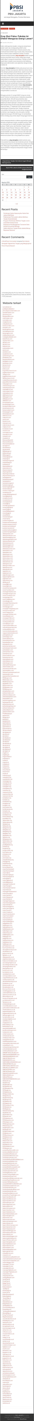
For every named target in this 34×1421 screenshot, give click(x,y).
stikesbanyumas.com (9, 548)
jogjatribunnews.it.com (9, 376)
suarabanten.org (7, 779)
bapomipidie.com (8, 1206)
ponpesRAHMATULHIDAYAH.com (12, 1184)
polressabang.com (8, 638)
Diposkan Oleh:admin (7, 42)
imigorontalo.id (7, 756)
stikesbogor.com (7, 554)
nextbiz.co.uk (6, 1337)
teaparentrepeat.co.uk (9, 1011)
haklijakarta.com (7, 923)
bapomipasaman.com (9, 1227)
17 (3, 195)
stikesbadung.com (8, 543)
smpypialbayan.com (8, 1277)
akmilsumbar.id (7, 730)
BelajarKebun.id (7, 1303)
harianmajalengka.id (8, 487)
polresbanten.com (8, 642)
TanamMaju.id (7, 1298)
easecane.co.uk (7, 1322)
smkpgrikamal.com (8, 1039)
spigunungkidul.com (8, 577)
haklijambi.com (7, 938)
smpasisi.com (7, 1255)
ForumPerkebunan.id (9, 1307)
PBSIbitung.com (7, 689)
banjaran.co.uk (7, 1352)
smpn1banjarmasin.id (9, 888)
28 (20, 197)
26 (11, 197)
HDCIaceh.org (7, 1081)
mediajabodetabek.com (9, 337)
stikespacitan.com (8, 533)
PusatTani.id (6, 1281)
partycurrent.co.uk (8, 953)
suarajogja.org (7, 781)
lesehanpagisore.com (9, 1375)
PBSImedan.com (7, 680)
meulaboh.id (6, 438)
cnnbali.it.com (7, 436)
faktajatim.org (7, 833)
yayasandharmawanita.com (11, 676)
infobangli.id (6, 458)
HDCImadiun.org (7, 1114)
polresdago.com (7, 636)
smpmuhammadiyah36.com (11, 1260)
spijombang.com (8, 580)
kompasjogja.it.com (8, 404)
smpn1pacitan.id (7, 918)
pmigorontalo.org (8, 850)
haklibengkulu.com (8, 934)
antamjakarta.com (8, 659)
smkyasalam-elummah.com (11, 1043)
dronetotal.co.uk (7, 951)
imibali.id (5, 760)
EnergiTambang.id (8, 1315)
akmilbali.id (6, 741)
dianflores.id (6, 582)
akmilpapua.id (7, 732)
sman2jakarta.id (7, 502)
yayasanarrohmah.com (9, 668)
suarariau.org (6, 790)
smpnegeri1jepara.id (8, 901)
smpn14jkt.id (6, 873)
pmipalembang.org (8, 859)
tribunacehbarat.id (8, 440)
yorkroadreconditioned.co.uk (11, 1007)
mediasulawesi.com (8, 335)
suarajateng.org (7, 788)
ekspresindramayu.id (9, 475)
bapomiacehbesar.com (9, 1199)
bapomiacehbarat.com (9, 1197)
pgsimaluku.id (7, 726)
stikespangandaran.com (10, 539)
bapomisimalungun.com (10, 1221)
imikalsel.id (6, 766)
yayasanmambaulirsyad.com (11, 672)
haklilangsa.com (7, 925)
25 (7, 197)
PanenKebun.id (7, 1309)
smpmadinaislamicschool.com (12, 1259)
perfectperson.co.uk (8, 946)
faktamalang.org (7, 822)
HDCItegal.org (6, 1109)
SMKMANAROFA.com (9, 1060)
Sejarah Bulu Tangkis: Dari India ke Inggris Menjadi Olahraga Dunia (16, 161)
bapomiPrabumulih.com (10, 1240)
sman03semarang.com (9, 588)
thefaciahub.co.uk (8, 1026)
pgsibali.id (5, 719)
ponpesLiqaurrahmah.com (10, 1170)
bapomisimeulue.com (9, 1208)
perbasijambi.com (8, 702)
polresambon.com (8, 651)
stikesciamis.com (8, 560)
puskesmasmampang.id (10, 522)
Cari (3, 174)
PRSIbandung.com (8, 1135)
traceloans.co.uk (7, 983)
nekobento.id (6, 1378)
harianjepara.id (7, 477)
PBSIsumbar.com (8, 685)
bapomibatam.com (8, 1247)
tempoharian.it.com (8, 408)
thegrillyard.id (6, 1392)
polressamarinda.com (9, 646)
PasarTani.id (6, 1292)
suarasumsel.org (8, 796)
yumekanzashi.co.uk (8, 1000)
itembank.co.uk (7, 1350)
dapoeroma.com (7, 1371)
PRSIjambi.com (7, 1133)
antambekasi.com (8, 661)
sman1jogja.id (7, 509)
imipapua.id (6, 768)
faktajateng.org (7, 831)
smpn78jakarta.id (8, 880)
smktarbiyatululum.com (9, 1041)
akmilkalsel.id (6, 740)
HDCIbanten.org (7, 1086)
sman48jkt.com (7, 584)
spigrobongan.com (8, 575)
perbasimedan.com (8, 693)
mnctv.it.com (6, 430)
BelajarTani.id (6, 1283)
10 (3, 192)
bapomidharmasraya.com (10, 1225)
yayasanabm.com (8, 674)
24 (3, 197)
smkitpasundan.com (9, 1037)
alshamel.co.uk (7, 1330)
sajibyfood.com (7, 1365)
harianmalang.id (7, 488)
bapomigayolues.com (9, 1204)
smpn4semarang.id (8, 871)
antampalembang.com (9, 665)
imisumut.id (6, 771)
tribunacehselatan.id (8, 443)
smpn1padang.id (7, 919)
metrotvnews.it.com (8, 425)
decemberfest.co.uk (8, 1343)
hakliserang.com (7, 933)
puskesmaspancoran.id (9, 524)
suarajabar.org (7, 784)
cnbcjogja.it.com (7, 384)
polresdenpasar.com (9, 640)
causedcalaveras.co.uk (9, 1318)
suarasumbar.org (8, 794)
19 (11, 195)
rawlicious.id (6, 1403)
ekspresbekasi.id (7, 466)
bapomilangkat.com (8, 1215)
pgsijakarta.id (6, 721)
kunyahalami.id (7, 1401)
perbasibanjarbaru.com (9, 696)
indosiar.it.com (7, 423)
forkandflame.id (7, 1393)
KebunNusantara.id (8, 1294)
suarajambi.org (7, 783)
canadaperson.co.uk (9, 974)
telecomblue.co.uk (8, 996)
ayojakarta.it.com (8, 354)
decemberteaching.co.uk (10, 981)
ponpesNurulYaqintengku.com (11, 1195)
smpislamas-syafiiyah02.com (11, 1257)
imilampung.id (7, 775)
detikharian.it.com (8, 395)
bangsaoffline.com (8, 316)
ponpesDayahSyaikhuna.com (11, 1180)
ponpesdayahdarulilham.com (11, 1189)
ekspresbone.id (7, 468)
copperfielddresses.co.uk (10, 977)
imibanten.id (6, 758)
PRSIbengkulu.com (8, 1127)
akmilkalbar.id (6, 738)
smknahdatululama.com (10, 1049)
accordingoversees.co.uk (10, 964)
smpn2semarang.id (8, 869)
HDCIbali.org (6, 1082)
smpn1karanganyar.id (9, 903)
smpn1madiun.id (7, 912)
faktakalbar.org (7, 835)
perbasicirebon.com (8, 711)
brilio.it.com (6, 369)
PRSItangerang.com (8, 1124)
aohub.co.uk (6, 1341)
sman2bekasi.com (8, 616)
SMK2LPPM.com (7, 1077)
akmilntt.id (5, 736)
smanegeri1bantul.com (9, 592)
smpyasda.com (7, 1274)
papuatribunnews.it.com (10, 382)
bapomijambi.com (8, 1251)
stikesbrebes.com (8, 556)
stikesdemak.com (8, 562)
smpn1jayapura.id (8, 897)
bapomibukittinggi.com (9, 1230)
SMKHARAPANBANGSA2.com (11, 1079)
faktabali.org (6, 824)
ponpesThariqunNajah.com (10, 1174)
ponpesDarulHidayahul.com (11, 1165)
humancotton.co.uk (8, 1017)
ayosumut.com (7, 314)
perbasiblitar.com (8, 698)
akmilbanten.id (7, 743)
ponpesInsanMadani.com (10, 1161)
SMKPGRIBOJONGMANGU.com (12, 1062)
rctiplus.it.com (7, 427)
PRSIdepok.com (7, 1144)
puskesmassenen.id (8, 528)
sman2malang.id (7, 517)
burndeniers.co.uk (8, 972)
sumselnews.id (7, 307)
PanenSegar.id (7, 1290)
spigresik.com (7, 571)
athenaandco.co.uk (8, 1356)
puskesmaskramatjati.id (9, 530)
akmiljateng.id (6, 749)
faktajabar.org (7, 829)
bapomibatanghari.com (9, 1249)
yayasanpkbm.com (8, 670)
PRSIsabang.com (8, 1118)
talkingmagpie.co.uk (8, 1015)
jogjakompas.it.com (8, 372)
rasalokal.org (6, 1362)
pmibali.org (6, 846)
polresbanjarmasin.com (10, 648)
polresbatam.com (8, 650)
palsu (20, 55)
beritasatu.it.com (7, 363)
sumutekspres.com (8, 331)
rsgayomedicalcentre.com (10, 633)
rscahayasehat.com (8, 621)
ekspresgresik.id (7, 472)
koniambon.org (7, 813)
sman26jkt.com (7, 586)
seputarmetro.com (8, 340)
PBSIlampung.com (8, 681)
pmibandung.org (7, 863)
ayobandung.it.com (8, 355)
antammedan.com (8, 666)
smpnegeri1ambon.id (9, 884)
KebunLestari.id (7, 1287)
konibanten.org (7, 801)
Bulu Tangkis (4, 28)
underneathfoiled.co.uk (9, 992)
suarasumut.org (7, 792)
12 (11, 192)
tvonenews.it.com (8, 429)
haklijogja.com (7, 936)
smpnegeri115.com (8, 1264)
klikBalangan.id (7, 451)
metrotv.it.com (7, 417)
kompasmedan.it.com (9, 406)
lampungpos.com (8, 333)
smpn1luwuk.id (7, 910)
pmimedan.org (7, 858)
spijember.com (7, 578)
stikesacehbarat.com (9, 541)
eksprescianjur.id (7, 470)
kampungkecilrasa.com (9, 1377)
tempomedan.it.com (8, 410)
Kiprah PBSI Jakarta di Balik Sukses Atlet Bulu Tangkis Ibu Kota (19, 168)
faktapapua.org (7, 839)
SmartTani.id (6, 1279)
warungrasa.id (7, 1369)
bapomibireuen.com (8, 1202)
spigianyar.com (7, 573)
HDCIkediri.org (7, 1112)
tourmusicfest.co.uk (8, 947)
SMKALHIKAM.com (8, 1075)
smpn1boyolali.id (8, 893)
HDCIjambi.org (7, 1096)
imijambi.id (6, 762)
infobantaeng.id (7, 462)
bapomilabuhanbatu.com (10, 1214)
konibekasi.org (7, 798)
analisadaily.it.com (8, 348)
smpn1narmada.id (8, 916)
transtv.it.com (6, 421)
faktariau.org (6, 837)
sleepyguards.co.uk (8, 957)
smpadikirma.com (8, 1253)
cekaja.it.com (6, 374)
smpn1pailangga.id (8, 921)
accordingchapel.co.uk (9, 962)
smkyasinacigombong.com (11, 1047)
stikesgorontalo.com (9, 565)
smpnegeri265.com (8, 1268)
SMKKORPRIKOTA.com (9, 1064)
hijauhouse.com (7, 1399)
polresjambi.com (7, 644)
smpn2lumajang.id (8, 874)
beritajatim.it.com (8, 361)
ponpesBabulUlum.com (9, 1172)
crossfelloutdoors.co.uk (10, 1006)
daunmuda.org (7, 1397)
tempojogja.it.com (8, 412)
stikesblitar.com (7, 552)
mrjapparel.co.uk (7, 1022)
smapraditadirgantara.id (9, 494)
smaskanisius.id (7, 500)
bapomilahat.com (8, 1234)
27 (16, 197)
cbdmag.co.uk (7, 1354)
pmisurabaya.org (8, 867)
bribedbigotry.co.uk (8, 1320)
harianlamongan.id (8, 483)
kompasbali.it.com (8, 402)
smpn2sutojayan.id (8, 876)
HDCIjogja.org (7, 1090)
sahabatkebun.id (7, 1305)
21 (20, 195)
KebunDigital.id (7, 1296)
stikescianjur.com (8, 558)
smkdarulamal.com (8, 1036)
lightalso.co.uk (7, 955)
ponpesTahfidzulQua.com (10, 1182)
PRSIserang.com (7, 1125)
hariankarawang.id (8, 479)
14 (20, 192)
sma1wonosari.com (9, 620)
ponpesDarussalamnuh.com (11, 1185)
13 (16, 192)
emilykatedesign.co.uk (9, 1004)
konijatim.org (6, 805)
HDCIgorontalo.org (8, 1094)
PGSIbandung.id (7, 713)
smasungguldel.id (8, 507)
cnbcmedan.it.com (8, 391)
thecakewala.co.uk (8, 987)
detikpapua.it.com (8, 399)
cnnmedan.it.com (8, 432)
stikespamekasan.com (9, 535)
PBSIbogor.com (7, 678)
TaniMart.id (6, 1288)
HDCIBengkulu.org (8, 1088)
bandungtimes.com (8, 329)
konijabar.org (6, 803)
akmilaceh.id (6, 745)
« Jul (16, 203)
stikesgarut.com (7, 563)
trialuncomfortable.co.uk (10, 961)
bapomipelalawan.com (9, 1244)
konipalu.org (6, 811)
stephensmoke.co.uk (9, 959)
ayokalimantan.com (8, 312)
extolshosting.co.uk (8, 1324)
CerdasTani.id (6, 1285)
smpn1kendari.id (7, 904)
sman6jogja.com (8, 597)
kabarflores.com (7, 339)
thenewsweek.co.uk (8, 985)
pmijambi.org (6, 848)
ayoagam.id (6, 445)
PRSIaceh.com (7, 1116)
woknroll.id (6, 1382)
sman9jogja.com (8, 601)
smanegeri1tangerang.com (10, 608)
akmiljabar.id (6, 747)
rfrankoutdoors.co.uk (9, 1009)
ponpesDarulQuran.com (10, 1176)
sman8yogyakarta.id (8, 505)
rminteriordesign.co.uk (9, 1345)
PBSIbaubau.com (8, 687)
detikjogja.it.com (7, 397)
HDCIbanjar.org (7, 1107)
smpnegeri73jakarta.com (10, 1272)
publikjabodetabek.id (8, 309)
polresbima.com (7, 653)
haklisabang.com (8, 927)
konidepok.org (7, 814)
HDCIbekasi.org (7, 1101)
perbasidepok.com (8, 710)
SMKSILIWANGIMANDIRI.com (11, 1054)
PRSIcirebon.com (8, 1142)
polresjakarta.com (8, 635)
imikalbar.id (6, 764)
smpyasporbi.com (8, 1275)
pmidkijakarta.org (8, 844)
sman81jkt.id (6, 515)
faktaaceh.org (7, 826)
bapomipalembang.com (10, 1238)
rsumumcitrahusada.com (10, 631)
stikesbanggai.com (8, 545)
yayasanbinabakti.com (9, 1028)
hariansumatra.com (8, 325)
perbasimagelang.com (9, 700)
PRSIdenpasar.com (8, 1120)
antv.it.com (6, 350)
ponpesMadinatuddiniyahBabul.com (13, 1159)
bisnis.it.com (6, 367)
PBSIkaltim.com (7, 683)
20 (16, 195)
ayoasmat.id (6, 449)
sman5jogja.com (8, 606)
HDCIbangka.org (7, 1084)
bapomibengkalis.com (9, 1242)
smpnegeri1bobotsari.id (9, 891)
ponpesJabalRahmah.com (10, 1152)
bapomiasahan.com (8, 1210)
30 (29, 197)
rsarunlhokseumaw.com (10, 627)
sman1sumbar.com (8, 590)
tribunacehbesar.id (8, 442)
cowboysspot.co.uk (8, 979)
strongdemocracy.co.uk (9, 949)
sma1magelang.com (9, 599)
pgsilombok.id (7, 725)
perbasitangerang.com (9, 706)
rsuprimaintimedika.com (10, 625)
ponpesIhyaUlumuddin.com (10, 1150)
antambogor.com (8, 663)
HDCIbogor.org (7, 1099)
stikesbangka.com (8, 547)
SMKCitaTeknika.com (9, 1071)
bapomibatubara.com (9, 1212)
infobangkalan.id (7, 457)
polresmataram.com (9, 655)
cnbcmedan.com (8, 318)
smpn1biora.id (7, 889)
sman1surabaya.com (9, 595)
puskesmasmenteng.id (9, 526)
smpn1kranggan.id (8, 906)
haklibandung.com (8, 940)
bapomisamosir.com (9, 1219)
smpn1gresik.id (7, 895)
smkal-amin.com (7, 1032)
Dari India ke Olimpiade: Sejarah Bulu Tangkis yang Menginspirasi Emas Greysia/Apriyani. (16, 243)
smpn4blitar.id (7, 878)
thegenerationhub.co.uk (9, 1013)
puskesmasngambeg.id (9, 532)
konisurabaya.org (8, 816)
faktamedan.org (7, 820)
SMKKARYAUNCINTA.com (10, 1073)
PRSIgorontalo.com (8, 1131)
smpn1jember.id (7, 899)
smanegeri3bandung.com (10, 603)
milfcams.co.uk (7, 1332)
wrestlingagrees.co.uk (9, 991)
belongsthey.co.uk (8, 968)
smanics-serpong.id (8, 490)
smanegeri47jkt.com (8, 618)
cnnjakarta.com (7, 322)
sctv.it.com (6, 419)
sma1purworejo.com (9, 610)
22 (24, 195)
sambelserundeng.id (8, 1373)
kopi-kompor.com (8, 1367)
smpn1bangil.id (7, 886)
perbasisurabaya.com (9, 695)
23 (29, 195)
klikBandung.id (7, 453)
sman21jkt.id (6, 518)
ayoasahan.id (6, 447)
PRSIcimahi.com (7, 1140)
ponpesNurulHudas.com (10, 1157)
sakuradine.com (7, 1384)
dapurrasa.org (7, 1363)
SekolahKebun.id (7, 1302)
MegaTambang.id (8, 1317)
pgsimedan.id (6, 723)
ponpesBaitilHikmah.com (10, 1163)
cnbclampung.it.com (9, 387)
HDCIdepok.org (7, 1103)
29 (24, 197)
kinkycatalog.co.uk (8, 1024)
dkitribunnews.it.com (9, 378)
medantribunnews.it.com (10, 380)
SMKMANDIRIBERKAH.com (10, 1056)
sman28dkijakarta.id (8, 511)
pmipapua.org (7, 854)
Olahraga (12, 28)
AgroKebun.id (6, 1300)
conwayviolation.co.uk (9, 976)
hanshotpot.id (7, 1386)
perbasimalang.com (8, 708)
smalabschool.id (7, 498)
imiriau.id (5, 773)
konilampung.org (7, 809)
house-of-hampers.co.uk (10, 998)
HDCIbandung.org (8, 1097)
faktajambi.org (7, 828)
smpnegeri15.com (8, 1266)
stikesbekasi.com (8, 550)
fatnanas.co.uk (7, 1002)
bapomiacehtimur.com (9, 1200)
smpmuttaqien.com (8, 1262)
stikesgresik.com (7, 569)
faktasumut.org (7, 843)
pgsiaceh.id (6, 715)
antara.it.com (6, 346)
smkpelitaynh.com (8, 1045)
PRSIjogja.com (7, 1129)
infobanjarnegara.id (8, 460)
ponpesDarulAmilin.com (10, 1191)
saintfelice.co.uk (7, 1021)
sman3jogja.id (7, 513)
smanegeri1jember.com (9, 614)
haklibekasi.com (7, 942)
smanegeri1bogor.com (9, 593)
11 (7, 192)
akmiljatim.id (6, 751)
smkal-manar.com (8, 1034)
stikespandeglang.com (9, 537)
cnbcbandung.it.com (9, 385)
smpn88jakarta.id (8, 882)
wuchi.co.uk (6, 1348)
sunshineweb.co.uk (8, 1339)
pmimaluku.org (7, 852)
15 (24, 192)
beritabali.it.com (7, 357)
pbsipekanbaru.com (8, 691)
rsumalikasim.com (8, 623)
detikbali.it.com (7, 400)
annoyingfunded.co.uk (9, 966)
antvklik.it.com (7, 352)
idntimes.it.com (7, 415)
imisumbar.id (6, 770)
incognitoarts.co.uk (8, 1326)
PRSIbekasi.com (7, 1137)
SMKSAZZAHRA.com (9, 1069)
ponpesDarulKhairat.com (10, 1154)
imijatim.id (5, 753)
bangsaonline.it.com (8, 359)
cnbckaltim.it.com (8, 389)
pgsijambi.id (6, 717)
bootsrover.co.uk (7, 970)
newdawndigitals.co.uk (9, 1019)
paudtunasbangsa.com (9, 1030)
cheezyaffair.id (7, 1395)
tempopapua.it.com (8, 414)
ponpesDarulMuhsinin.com (10, 1155)
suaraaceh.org (7, 777)
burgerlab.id (6, 1390)
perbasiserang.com (8, 704)
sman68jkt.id (6, 503)
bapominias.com (8, 1217)
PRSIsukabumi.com (8, 1146)
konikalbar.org (7, 818)
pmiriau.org (6, 856)
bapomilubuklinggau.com (10, 1236)
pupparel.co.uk (7, 1358)
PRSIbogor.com (7, 1139)
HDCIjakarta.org (7, 1092)
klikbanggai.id (6, 455)
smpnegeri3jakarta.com (9, 1270)
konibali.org (6, 799)
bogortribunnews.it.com (9, 370)
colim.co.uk (6, 1335)
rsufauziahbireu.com (9, 629)
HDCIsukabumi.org (8, 1105)
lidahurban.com (7, 1360)
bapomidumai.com (8, 1245)
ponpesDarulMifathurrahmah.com (12, 1178)
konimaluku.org (7, 807)
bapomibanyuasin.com (9, 1232)
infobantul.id (6, 464)
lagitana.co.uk (7, 1347)
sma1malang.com (8, 612)
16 (29, 192)
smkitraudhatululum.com (10, 1051)
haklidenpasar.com (8, 929)
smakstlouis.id (7, 492)
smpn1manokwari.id (9, 914)
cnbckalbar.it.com (8, 393)
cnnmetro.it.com (7, 434)
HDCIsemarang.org (8, 1110)
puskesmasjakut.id (8, 520)
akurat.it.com (6, 344)
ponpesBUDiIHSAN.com (9, 1187)
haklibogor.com (7, 944)
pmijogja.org (6, 861)
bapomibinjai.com (8, 1223)
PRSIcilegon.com (8, 1122)
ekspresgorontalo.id (8, 473)
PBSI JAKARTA (17, 14)
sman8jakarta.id (7, 496)
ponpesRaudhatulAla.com (10, 1169)
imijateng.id (6, 755)
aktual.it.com (6, 342)
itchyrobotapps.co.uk (9, 1328)
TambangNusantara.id (9, 1311)
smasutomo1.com (8, 605)
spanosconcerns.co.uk (9, 994)
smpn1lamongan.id (8, 908)
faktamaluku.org (7, 841)
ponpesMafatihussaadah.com (11, 1167)
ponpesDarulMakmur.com (10, 1193)
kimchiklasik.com (8, 1380)
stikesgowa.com (7, 567)
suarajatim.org (7, 786)
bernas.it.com (7, 365)
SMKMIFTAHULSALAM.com (10, 1052)
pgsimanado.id (7, 728)
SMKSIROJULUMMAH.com (10, 1067)
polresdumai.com (8, 657)
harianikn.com (7, 327)
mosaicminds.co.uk (8, 1333)
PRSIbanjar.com (7, 1148)
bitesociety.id (6, 1388)
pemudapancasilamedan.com (11, 310)
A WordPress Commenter (9, 241)
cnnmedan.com (7, 320)
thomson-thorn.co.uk (9, 989)
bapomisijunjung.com (9, 1229)
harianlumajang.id (8, 485)
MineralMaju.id (7, 1313)
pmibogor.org (7, 865)
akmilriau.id (6, 734)
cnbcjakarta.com (7, 324)
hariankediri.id (7, 481)
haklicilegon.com (7, 931)
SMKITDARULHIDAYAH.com (10, 1066)
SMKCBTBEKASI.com (9, 1058)
